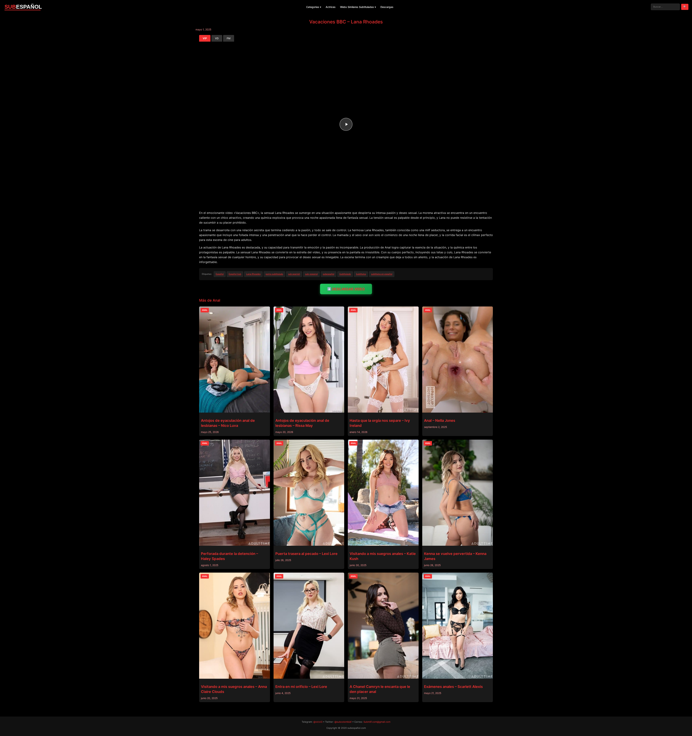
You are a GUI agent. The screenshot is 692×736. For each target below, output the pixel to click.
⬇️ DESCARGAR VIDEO (346, 289)
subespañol (328, 274)
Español (220, 274)
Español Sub (235, 274)
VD (217, 38)
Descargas (386, 6)
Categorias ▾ (313, 6)
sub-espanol (311, 274)
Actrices (331, 6)
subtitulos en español (381, 274)
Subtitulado (345, 274)
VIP (205, 38)
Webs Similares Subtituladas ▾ (358, 6)
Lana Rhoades (253, 274)
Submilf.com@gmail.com (376, 721)
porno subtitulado (274, 274)
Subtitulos (361, 274)
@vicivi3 (317, 721)
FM (228, 38)
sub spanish (294, 274)
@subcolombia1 (343, 721)
